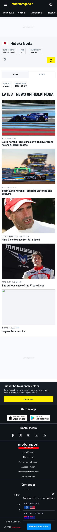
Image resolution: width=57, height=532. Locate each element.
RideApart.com (28, 476)
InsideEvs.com (28, 452)
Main (15, 74)
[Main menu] (5, 4)
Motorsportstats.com (28, 471)
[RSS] (44, 435)
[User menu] (51, 4)
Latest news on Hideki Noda (28, 94)
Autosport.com (28, 466)
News (42, 74)
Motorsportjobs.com (28, 462)
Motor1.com (28, 457)
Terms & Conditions (14, 521)
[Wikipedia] (5, 59)
